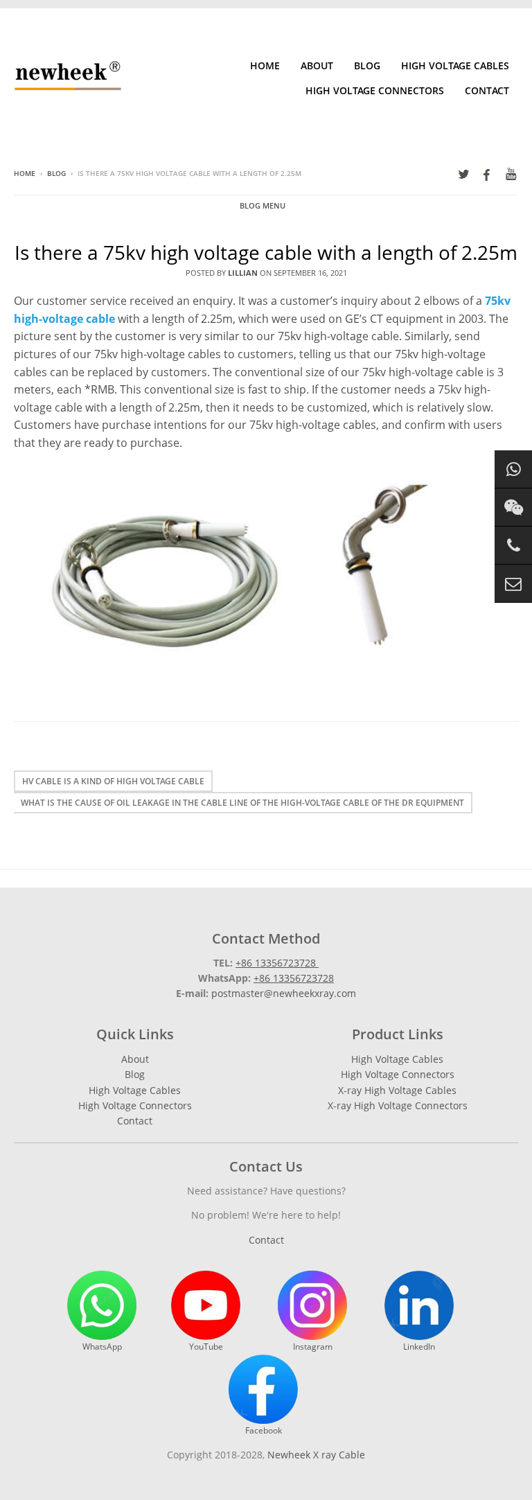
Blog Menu (262, 205)
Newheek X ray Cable (316, 1454)
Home (265, 65)
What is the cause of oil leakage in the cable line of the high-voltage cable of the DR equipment (242, 803)
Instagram (312, 1346)
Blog (367, 65)
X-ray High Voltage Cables (397, 1090)
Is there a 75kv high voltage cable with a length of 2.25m (266, 252)
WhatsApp (102, 1346)
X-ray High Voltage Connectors (398, 1105)
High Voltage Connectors (374, 90)
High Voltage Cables (455, 65)
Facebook (263, 1430)
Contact (487, 90)
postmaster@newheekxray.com (283, 993)
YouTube (206, 1346)
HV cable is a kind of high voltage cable (113, 781)
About (317, 65)
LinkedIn (419, 1346)
